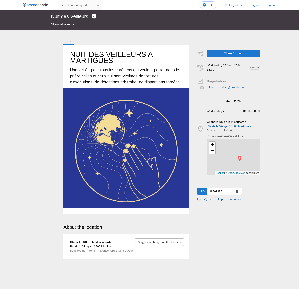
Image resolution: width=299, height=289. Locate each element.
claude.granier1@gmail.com (226, 87)
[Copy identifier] (237, 191)
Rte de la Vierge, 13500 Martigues (229, 126)
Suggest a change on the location (159, 242)
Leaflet (220, 172)
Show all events (62, 24)
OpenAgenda (205, 199)
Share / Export (233, 53)
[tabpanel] (126, 129)
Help (210, 5)
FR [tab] (69, 40)
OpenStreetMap (236, 172)
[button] (239, 158)
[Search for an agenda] (98, 5)
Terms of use (233, 199)
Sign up (271, 5)
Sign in (255, 5)
